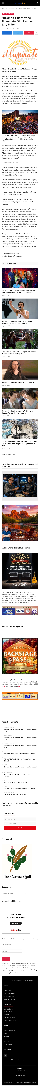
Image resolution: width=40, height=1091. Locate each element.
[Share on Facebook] (7, 33)
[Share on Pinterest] (29, 33)
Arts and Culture (8, 13)
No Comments (15, 28)
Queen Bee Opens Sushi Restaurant (15, 794)
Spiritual (6, 1015)
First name (5, 951)
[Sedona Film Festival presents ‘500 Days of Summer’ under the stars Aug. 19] (20, 398)
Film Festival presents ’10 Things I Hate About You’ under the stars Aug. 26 (19, 353)
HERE (3, 686)
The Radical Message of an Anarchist (15, 783)
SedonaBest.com (20, 1075)
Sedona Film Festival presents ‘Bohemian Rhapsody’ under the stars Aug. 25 (17, 322)
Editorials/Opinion (9, 996)
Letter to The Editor (10, 999)
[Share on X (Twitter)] (18, 33)
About (5, 1039)
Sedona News (8, 990)
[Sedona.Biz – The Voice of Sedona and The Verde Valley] (20, 3)
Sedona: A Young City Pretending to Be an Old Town (19, 753)
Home (3, 8)
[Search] (37, 3)
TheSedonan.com (20, 1071)
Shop (5, 1033)
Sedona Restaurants (10, 1020)
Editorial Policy (8, 1044)
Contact (6, 1042)
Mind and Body (8, 1012)
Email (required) (7, 944)
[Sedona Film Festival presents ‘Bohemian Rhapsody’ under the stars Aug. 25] (20, 309)
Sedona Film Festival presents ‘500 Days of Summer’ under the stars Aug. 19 (17, 412)
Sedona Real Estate (10, 1030)
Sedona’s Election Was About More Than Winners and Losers (20, 730)
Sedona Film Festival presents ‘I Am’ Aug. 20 (18, 382)
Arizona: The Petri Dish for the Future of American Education (19, 760)
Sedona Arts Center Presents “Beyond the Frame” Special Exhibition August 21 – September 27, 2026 (20, 444)
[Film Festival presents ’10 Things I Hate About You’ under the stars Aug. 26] (20, 339)
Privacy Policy (18, 1082)
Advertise (6, 1036)
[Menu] (3, 3)
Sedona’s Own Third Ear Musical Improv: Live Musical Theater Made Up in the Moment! (18, 292)
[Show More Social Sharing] (36, 33)
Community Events (9, 1017)
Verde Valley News (9, 993)
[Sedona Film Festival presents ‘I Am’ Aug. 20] (20, 370)
